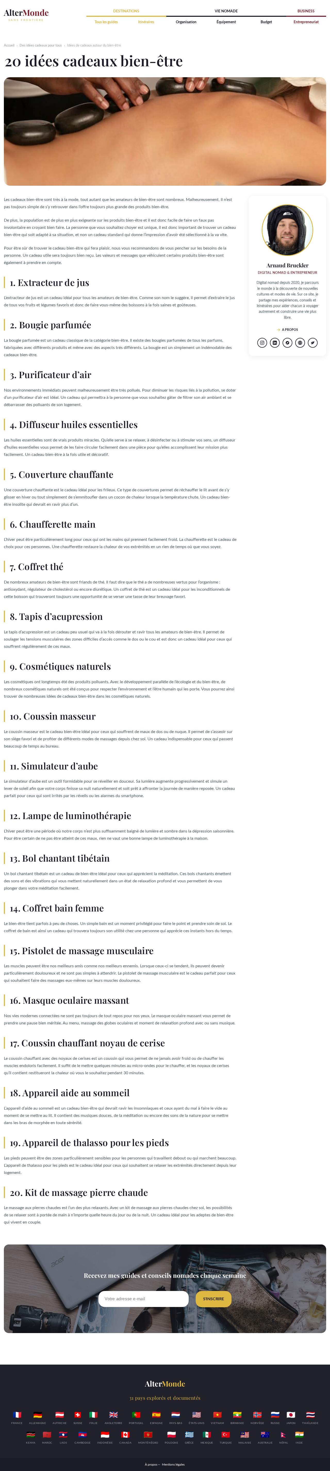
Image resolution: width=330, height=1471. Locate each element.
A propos (290, 329)
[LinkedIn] (275, 343)
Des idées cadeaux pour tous (41, 45)
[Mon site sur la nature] (313, 343)
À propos (151, 1464)
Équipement (226, 22)
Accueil (9, 45)
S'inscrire (213, 1299)
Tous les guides (106, 22)
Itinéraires (146, 22)
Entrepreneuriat (306, 22)
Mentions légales (173, 1464)
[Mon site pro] (300, 343)
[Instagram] (262, 343)
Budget (266, 22)
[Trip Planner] (287, 343)
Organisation (186, 22)
